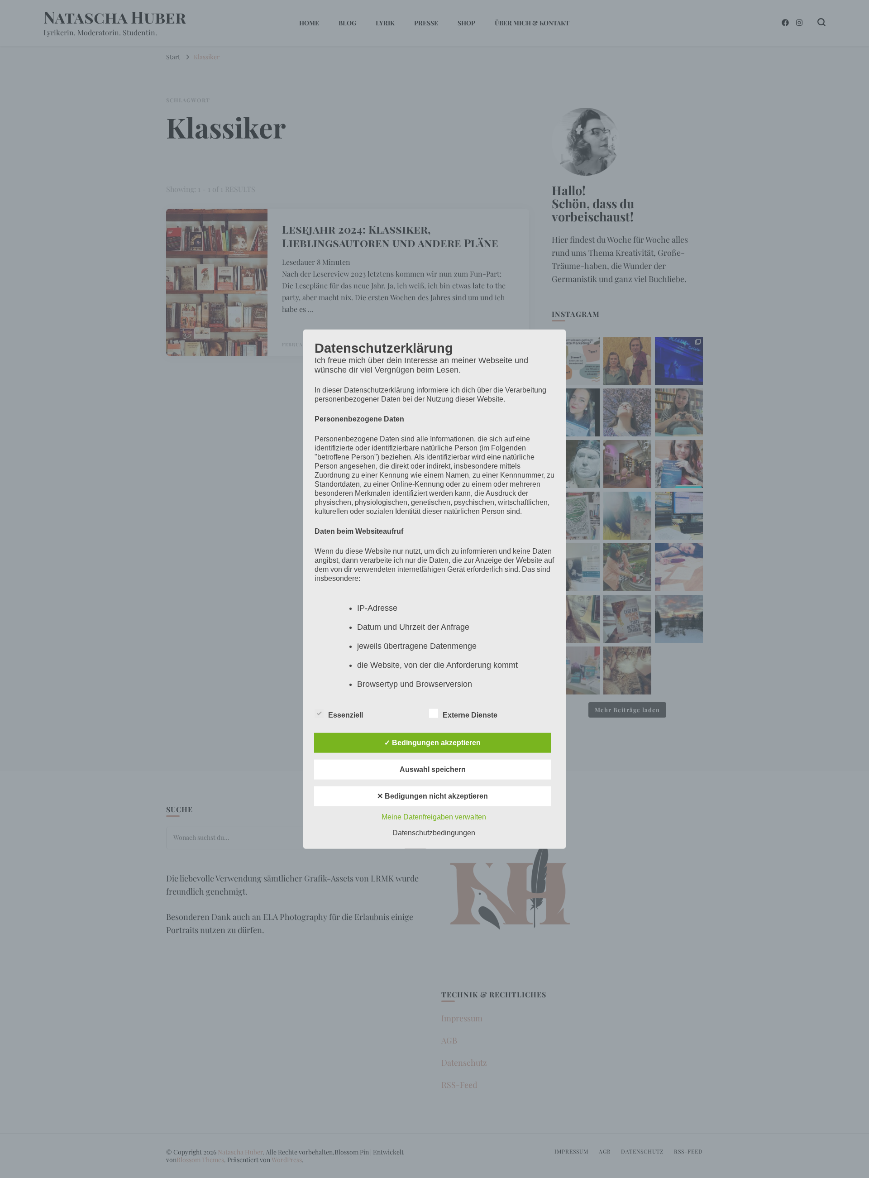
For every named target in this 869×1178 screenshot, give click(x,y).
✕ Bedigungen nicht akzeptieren (432, 796)
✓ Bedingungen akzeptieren (432, 742)
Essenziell (345, 714)
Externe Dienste (470, 714)
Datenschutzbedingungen (433, 832)
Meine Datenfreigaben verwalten (434, 816)
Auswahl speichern (433, 769)
